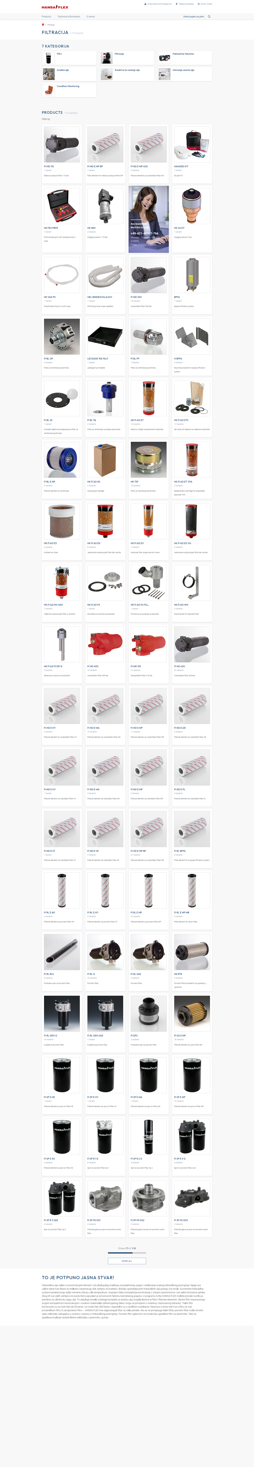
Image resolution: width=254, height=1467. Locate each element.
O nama (91, 16)
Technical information (69, 16)
